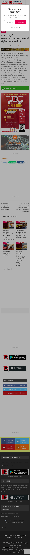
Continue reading (15, 27)
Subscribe (20, 22)
